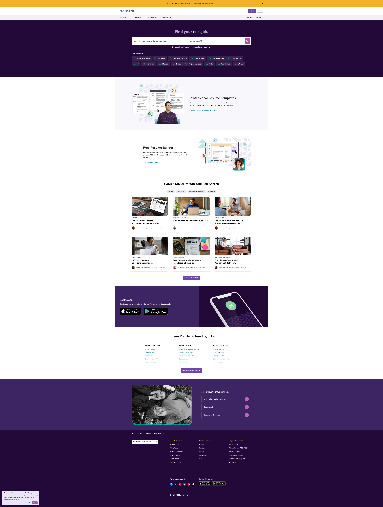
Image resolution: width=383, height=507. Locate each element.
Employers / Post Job (253, 18)
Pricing (201, 452)
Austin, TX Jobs (218, 353)
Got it (34, 502)
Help (171, 466)
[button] (247, 41)
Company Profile (175, 462)
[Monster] (127, 11)
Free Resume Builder (150, 162)
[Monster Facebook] (172, 485)
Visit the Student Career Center (215, 399)
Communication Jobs (152, 359)
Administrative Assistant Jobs (189, 349)
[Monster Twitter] (176, 485)
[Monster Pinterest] (189, 485)
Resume (170, 191)
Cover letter (181, 191)
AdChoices (232, 462)
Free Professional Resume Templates (203, 110)
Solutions (202, 448)
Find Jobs (123, 18)
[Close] (262, 3)
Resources (203, 455)
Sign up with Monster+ (202, 3)
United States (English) (143, 442)
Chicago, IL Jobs (218, 356)
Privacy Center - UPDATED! (238, 448)
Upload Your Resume (182, 47)
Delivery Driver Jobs (186, 353)
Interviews (211, 191)
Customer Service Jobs (153, 365)
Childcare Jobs (150, 353)
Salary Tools (137, 18)
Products (202, 444)
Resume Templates (176, 452)
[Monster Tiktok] (194, 485)
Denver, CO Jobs (219, 365)
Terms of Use (233, 444)
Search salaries (209, 407)
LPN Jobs (182, 365)
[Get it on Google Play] (219, 483)
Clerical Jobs (149, 356)
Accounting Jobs (150, 349)
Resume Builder (175, 455)
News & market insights (196, 191)
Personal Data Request (237, 459)
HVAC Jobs (183, 362)
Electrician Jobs (184, 359)
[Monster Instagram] (181, 485)
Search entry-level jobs (212, 415)
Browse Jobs (174, 444)
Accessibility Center (236, 455)
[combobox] (160, 41)
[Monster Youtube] (185, 485)
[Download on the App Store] (205, 483)
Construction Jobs (151, 362)
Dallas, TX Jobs (218, 362)
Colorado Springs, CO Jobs (222, 359)
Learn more (27, 502)
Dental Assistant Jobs (186, 356)
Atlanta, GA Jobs (219, 349)
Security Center (234, 452)
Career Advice (152, 18)
